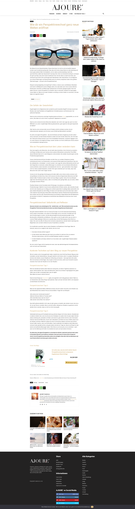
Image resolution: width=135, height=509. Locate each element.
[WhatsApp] (41, 35)
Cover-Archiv (59, 477)
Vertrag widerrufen (60, 468)
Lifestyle (84, 479)
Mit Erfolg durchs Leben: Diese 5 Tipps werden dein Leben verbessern (93, 39)
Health (83, 473)
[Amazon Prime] (60, 359)
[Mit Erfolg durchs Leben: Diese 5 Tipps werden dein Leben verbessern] (93, 30)
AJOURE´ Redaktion (45, 394)
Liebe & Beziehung (86, 477)
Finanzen (84, 464)
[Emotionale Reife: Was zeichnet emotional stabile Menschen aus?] (93, 91)
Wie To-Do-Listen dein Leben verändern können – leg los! (93, 171)
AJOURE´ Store (59, 464)
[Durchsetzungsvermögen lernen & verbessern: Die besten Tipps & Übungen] (93, 70)
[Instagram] (42, 404)
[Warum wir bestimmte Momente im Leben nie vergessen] (71, 421)
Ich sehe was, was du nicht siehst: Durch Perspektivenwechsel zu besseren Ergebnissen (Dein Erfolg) (64, 352)
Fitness (84, 466)
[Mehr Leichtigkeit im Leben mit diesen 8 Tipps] (93, 201)
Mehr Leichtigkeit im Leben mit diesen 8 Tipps (94, 209)
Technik (84, 490)
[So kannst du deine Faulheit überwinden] (93, 145)
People (83, 487)
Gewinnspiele (85, 470)
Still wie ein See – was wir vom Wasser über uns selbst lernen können (36, 446)
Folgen (76, 497)
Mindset (34, 19)
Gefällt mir (75, 494)
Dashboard (58, 466)
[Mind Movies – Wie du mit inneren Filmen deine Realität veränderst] (54, 438)
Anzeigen (37, 99)
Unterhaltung (85, 494)
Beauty (84, 460)
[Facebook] (31, 35)
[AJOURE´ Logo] (67, 7)
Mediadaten (59, 481)
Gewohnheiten (41, 382)
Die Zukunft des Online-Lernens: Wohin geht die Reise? (93, 190)
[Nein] (133, 507)
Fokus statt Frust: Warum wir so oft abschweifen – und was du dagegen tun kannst (71, 446)
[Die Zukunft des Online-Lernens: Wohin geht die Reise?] (93, 182)
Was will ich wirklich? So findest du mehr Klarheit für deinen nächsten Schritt (54, 430)
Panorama (84, 485)
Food (83, 468)
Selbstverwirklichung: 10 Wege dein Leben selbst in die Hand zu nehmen (93, 59)
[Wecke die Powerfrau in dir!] (93, 109)
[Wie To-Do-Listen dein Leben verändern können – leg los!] (93, 163)
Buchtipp (35, 382)
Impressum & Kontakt (61, 485)
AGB (57, 460)
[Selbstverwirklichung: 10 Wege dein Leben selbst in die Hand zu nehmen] (93, 50)
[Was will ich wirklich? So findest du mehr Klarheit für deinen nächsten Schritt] (54, 421)
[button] (103, 13)
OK (92, 506)
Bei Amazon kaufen (72, 362)
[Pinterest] (37, 35)
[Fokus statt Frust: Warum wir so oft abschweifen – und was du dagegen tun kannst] (71, 438)
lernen (46, 382)
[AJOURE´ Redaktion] (35, 399)
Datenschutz (59, 483)
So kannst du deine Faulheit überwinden (94, 153)
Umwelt (84, 492)
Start (31, 19)
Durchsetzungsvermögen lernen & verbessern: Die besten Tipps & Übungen (94, 79)
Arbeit (64, 116)
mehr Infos (38, 365)
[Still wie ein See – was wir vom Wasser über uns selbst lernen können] (37, 438)
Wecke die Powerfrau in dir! (94, 117)
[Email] (44, 35)
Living (83, 481)
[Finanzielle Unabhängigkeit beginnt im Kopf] (37, 421)
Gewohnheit (45, 278)
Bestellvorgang (59, 462)
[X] (34, 35)
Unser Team (59, 479)
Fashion (84, 462)
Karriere (84, 475)
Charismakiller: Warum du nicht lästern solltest (94, 134)
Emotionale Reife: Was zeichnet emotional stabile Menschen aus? (94, 99)
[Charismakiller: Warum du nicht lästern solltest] (93, 126)
